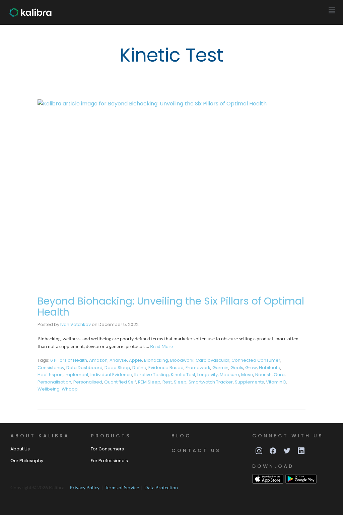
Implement (76, 374)
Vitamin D (276, 382)
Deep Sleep (117, 367)
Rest (167, 382)
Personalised (87, 382)
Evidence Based (166, 367)
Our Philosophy (26, 460)
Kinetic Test (183, 374)
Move (247, 374)
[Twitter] (287, 450)
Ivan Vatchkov (75, 324)
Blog (181, 435)
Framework (198, 367)
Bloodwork (182, 360)
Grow (251, 367)
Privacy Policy (85, 487)
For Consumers (107, 449)
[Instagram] (259, 450)
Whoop (70, 389)
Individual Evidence (111, 374)
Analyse (118, 360)
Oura (279, 374)
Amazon (98, 360)
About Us (20, 449)
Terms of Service (122, 487)
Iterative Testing (151, 374)
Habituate (269, 367)
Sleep (180, 382)
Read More (161, 346)
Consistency (51, 367)
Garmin (220, 367)
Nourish (263, 374)
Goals (236, 367)
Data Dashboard (84, 367)
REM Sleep (149, 382)
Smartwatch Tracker (211, 382)
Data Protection (161, 487)
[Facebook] (273, 450)
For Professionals (109, 460)
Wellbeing (49, 389)
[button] (332, 10)
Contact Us (196, 450)
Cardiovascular (212, 360)
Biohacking (156, 360)
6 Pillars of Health (68, 360)
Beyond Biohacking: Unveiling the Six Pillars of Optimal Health (171, 306)
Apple (135, 360)
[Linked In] (301, 450)
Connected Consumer (255, 360)
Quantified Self (120, 382)
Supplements (249, 382)
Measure (229, 374)
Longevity (207, 374)
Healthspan (50, 374)
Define (139, 367)
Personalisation (54, 382)
